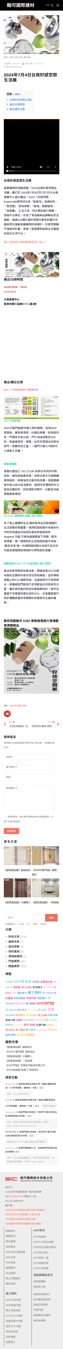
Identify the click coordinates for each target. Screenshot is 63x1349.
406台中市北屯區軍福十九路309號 (22, 1214)
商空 (26, 1024)
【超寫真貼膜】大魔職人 (18, 1056)
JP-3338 (30, 1003)
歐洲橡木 (38, 987)
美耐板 (17, 987)
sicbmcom (10, 1084)
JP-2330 (32, 1009)
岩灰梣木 (22, 1009)
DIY (28, 924)
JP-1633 (21, 1034)
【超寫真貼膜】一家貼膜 (18, 1061)
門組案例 (13, 961)
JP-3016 (52, 1030)
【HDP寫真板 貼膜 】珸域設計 (22, 1070)
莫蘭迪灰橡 (46, 982)
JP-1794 (42, 1015)
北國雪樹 (42, 1029)
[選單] (57, 5)
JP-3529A (31, 1015)
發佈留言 (11, 831)
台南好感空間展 (15, 706)
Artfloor (50, 1024)
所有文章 (13, 936)
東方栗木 (31, 1029)
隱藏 (17, 94)
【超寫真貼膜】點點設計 (18, 1047)
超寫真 (30, 1034)
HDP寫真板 (22, 981)
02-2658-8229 (15, 1196)
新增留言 (11, 788)
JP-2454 (20, 1029)
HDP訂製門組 (45, 1003)
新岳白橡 (20, 1003)
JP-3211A (10, 1009)
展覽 (14, 993)
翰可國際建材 (20, 5)
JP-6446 (10, 1015)
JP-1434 (47, 987)
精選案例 (13, 966)
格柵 (35, 924)
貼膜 (32, 1024)
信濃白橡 (41, 1024)
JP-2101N (47, 993)
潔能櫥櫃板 (19, 998)
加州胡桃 (29, 1020)
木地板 (9, 981)
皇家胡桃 (10, 1034)
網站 (8, 777)
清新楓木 (42, 998)
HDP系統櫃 (42, 1020)
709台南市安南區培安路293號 (20, 1219)
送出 (51, 917)
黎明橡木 (20, 1015)
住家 (51, 1009)
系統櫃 (43, 924)
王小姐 (8, 1100)
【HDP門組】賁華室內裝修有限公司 (25, 1065)
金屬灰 (19, 1020)
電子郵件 (11, 767)
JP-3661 (18, 1024)
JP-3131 (41, 1009)
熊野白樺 (31, 998)
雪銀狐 (36, 981)
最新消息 (13, 941)
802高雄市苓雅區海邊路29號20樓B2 (23, 1223)
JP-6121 (10, 1030)
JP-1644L (26, 987)
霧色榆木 (22, 993)
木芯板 (21, 924)
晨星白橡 (10, 1020)
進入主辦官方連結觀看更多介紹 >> (25, 242)
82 (21, 390)
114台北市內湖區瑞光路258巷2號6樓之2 (25, 1210)
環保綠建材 (15, 956)
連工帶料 (34, 993)
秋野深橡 (52, 1015)
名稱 (9, 757)
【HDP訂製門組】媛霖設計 (20, 1051)
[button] (7, 713)
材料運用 (13, 951)
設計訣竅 (13, 946)
